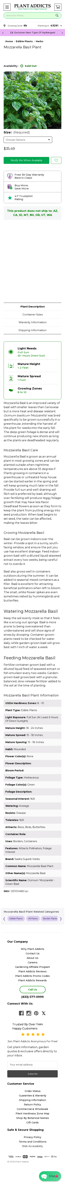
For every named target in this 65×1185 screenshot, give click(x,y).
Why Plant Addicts (32, 949)
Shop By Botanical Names (32, 1118)
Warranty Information (33, 322)
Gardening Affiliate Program (32, 967)
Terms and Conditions (32, 1141)
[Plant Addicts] (32, 7)
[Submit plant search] (57, 15)
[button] (7, 7)
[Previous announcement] (3, 33)
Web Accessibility (32, 1146)
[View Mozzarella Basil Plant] (56, 160)
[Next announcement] (62, 33)
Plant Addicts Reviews (32, 971)
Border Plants (50, 918)
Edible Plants (16, 918)
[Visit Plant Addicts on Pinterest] (36, 1013)
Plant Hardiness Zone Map (32, 1113)
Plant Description (32, 306)
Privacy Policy (32, 1137)
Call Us (32, 989)
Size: (17, 132)
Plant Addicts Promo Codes (32, 975)
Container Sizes (33, 314)
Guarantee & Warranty (32, 1095)
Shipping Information (32, 330)
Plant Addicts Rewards (32, 980)
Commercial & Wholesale (32, 1109)
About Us (32, 958)
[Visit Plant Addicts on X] (43, 1013)
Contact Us (33, 953)
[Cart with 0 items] (57, 7)
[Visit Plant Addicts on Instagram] (28, 1013)
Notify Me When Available (26, 160)
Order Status (33, 1091)
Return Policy (32, 1104)
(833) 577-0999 (32, 997)
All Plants (33, 918)
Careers (32, 962)
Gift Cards (32, 1122)
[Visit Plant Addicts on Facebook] (21, 1013)
